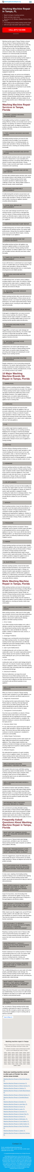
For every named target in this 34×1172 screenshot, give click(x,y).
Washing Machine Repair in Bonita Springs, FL (17, 1095)
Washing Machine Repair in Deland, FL (15, 1116)
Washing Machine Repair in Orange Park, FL (16, 1114)
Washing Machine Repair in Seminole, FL (15, 1111)
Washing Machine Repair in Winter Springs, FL (17, 1086)
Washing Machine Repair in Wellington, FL (16, 1119)
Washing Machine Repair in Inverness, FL (15, 1083)
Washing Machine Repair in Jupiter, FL (14, 1130)
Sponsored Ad (16, 33)
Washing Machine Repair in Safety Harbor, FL (16, 1124)
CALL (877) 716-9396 (17, 30)
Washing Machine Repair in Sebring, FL (15, 1088)
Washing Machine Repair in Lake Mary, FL (15, 1104)
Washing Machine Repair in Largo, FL (14, 1109)
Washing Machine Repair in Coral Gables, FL (16, 1121)
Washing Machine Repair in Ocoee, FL (14, 1106)
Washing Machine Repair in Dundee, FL (15, 1101)
